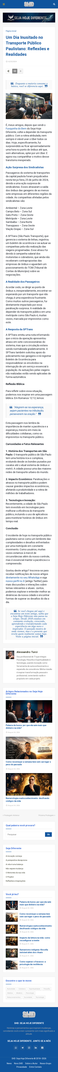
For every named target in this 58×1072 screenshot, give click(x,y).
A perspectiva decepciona (16, 860)
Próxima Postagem (46, 815)
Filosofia (47, 989)
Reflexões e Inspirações (15, 881)
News (9, 1063)
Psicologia (30, 993)
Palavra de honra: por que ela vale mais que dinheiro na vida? (26, 726)
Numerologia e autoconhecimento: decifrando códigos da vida (27, 799)
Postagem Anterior (11, 815)
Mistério (19, 993)
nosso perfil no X (15, 581)
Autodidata (11, 989)
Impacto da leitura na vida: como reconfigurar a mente (35, 939)
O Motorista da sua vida (15, 873)
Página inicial (11, 31)
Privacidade (21, 1067)
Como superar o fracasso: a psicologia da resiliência (33, 963)
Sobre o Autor (31, 1063)
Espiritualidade (34, 989)
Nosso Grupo (45, 1063)
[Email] (14, 71)
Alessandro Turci (27, 652)
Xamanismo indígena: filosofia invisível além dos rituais (34, 951)
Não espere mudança (14, 869)
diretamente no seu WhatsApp (23, 577)
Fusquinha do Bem (16, 128)
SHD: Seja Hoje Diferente (23, 1058)
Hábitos (10, 993)
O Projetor (10, 877)
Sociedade (28, 997)
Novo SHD (18, 1063)
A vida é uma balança (14, 864)
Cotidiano (22, 989)
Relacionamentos (13, 997)
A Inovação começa (14, 856)
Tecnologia (40, 997)
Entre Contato (35, 1067)
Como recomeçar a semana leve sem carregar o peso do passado (28, 763)
